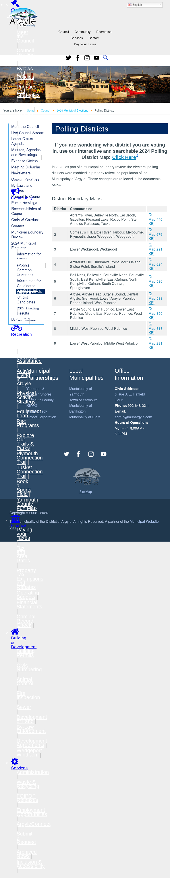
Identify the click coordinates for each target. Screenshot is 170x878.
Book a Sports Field (24, 488)
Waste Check (36, 411)
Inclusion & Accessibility (31, 864)
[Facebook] (78, 58)
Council (63, 32)
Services (77, 38)
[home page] (23, 16)
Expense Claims (27, 107)
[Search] (106, 58)
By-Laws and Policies (21, 188)
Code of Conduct (26, 165)
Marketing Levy (28, 319)
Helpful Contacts (27, 305)
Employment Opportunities (32, 812)
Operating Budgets (28, 595)
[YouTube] (96, 58)
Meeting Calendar (27, 117)
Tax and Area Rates (23, 554)
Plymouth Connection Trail (30, 458)
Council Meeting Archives (27, 55)
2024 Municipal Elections (72, 110)
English (136, 4)
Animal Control (25, 681)
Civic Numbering (29, 667)
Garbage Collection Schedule (28, 206)
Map (155, 219)
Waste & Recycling (28, 784)
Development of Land (32, 719)
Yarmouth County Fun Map (27, 504)
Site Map (85, 491)
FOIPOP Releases (27, 798)
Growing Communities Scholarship (31, 261)
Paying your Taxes (24, 534)
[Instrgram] (87, 58)
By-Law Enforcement (31, 729)
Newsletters (30, 129)
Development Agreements (32, 743)
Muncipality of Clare (84, 416)
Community (83, 32)
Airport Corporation (41, 416)
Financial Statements (29, 605)
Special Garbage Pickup (27, 225)
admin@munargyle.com (133, 416)
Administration (33, 772)
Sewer (24, 707)
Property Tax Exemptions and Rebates (30, 578)
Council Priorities (27, 141)
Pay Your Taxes (85, 44)
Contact (94, 38)
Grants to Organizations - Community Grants (32, 277)
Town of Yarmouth (83, 399)
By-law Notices (25, 178)
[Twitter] (68, 58)
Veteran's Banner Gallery (27, 293)
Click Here (124, 157)
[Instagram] (91, 454)
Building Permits (26, 653)
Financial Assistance (29, 359)
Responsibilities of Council (34, 155)
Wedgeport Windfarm (29, 753)
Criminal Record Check (26, 621)
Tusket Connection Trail (30, 472)
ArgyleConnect (33, 824)
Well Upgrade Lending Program (27, 241)
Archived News (27, 854)
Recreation (104, 32)
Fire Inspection (28, 695)
